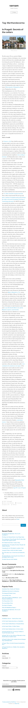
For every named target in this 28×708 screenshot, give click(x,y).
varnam (14, 5)
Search (23, 525)
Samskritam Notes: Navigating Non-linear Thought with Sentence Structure (13, 545)
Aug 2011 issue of (19, 487)
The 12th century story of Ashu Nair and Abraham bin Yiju (13, 553)
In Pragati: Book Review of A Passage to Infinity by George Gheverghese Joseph (13, 632)
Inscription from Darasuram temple (13, 571)
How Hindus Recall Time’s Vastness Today (11, 542)
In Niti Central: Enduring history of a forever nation (12, 629)
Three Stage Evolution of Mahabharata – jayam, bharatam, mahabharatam (14, 580)
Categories (4, 665)
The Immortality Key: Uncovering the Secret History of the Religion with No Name (13, 556)
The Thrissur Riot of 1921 (12, 578)
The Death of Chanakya (7, 605)
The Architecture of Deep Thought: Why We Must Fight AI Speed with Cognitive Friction (13, 539)
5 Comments (19, 503)
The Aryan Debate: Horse (7, 603)
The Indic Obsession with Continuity (9, 559)
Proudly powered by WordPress (9, 701)
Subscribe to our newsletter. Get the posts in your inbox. (14, 681)
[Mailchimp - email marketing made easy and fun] (14, 690)
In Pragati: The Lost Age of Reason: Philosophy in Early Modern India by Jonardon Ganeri (13, 636)
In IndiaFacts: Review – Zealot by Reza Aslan (11, 618)
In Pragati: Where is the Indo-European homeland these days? (13, 643)
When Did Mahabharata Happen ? (9, 607)
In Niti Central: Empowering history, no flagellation (12, 621)
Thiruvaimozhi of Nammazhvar (13, 87)
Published (12, 503)
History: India (6, 503)
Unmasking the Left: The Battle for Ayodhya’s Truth (13, 548)
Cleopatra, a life (7, 141)
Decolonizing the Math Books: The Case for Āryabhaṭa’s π (11, 534)
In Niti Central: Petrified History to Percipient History (13, 623)
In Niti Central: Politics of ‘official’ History (11, 626)
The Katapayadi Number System (9, 593)
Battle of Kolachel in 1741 (14, 292)
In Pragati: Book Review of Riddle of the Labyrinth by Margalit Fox (13, 647)
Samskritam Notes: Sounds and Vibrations (10, 589)
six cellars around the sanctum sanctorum (13, 193)
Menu (14, 12)
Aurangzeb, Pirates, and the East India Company (12, 550)
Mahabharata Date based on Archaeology (10, 591)
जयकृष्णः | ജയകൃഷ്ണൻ (7, 501)
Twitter (17, 519)
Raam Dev (17, 703)
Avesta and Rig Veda (6, 595)
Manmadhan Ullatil (19, 480)
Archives (4, 656)
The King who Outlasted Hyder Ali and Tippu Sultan (13, 537)
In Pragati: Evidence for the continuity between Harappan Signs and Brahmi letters (14, 640)
